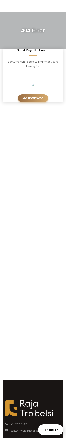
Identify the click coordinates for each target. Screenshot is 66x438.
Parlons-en (51, 430)
